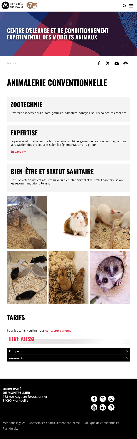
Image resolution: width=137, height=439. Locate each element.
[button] (116, 63)
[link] (98, 63)
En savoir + (18, 152)
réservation (17, 358)
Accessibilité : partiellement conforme (54, 423)
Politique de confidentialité (101, 423)
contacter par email (59, 331)
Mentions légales (14, 423)
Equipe (14, 351)
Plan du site (10, 428)
